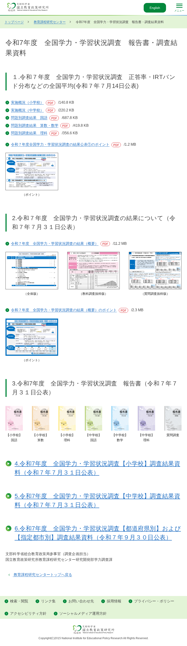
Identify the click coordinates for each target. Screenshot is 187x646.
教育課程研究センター (50, 22)
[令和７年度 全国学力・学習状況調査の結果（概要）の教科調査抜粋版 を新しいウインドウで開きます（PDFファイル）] (93, 270)
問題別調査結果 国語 (35, 118)
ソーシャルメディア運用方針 (83, 613)
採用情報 (114, 601)
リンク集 (48, 601)
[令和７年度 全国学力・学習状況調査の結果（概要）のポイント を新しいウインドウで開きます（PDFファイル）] (31, 337)
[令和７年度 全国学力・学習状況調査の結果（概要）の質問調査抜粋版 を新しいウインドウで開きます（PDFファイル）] (155, 270)
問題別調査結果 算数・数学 (41, 125)
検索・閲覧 (19, 601)
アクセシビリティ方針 (28, 613)
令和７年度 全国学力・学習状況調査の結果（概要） (61, 243)
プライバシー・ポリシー (154, 601)
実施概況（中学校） (33, 110)
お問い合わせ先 (81, 601)
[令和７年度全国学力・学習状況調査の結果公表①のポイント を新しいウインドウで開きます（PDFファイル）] (31, 171)
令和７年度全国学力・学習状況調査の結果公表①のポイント (66, 144)
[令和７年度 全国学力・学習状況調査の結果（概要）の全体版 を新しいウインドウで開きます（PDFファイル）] (31, 270)
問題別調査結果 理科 (35, 133)
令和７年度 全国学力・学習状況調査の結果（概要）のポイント (70, 310)
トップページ (14, 22)
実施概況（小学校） (33, 102)
